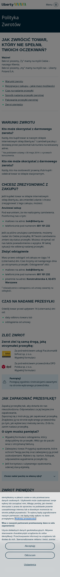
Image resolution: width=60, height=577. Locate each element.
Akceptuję (30, 546)
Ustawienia (30, 564)
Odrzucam (30, 555)
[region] (30, 534)
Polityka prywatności (25, 518)
